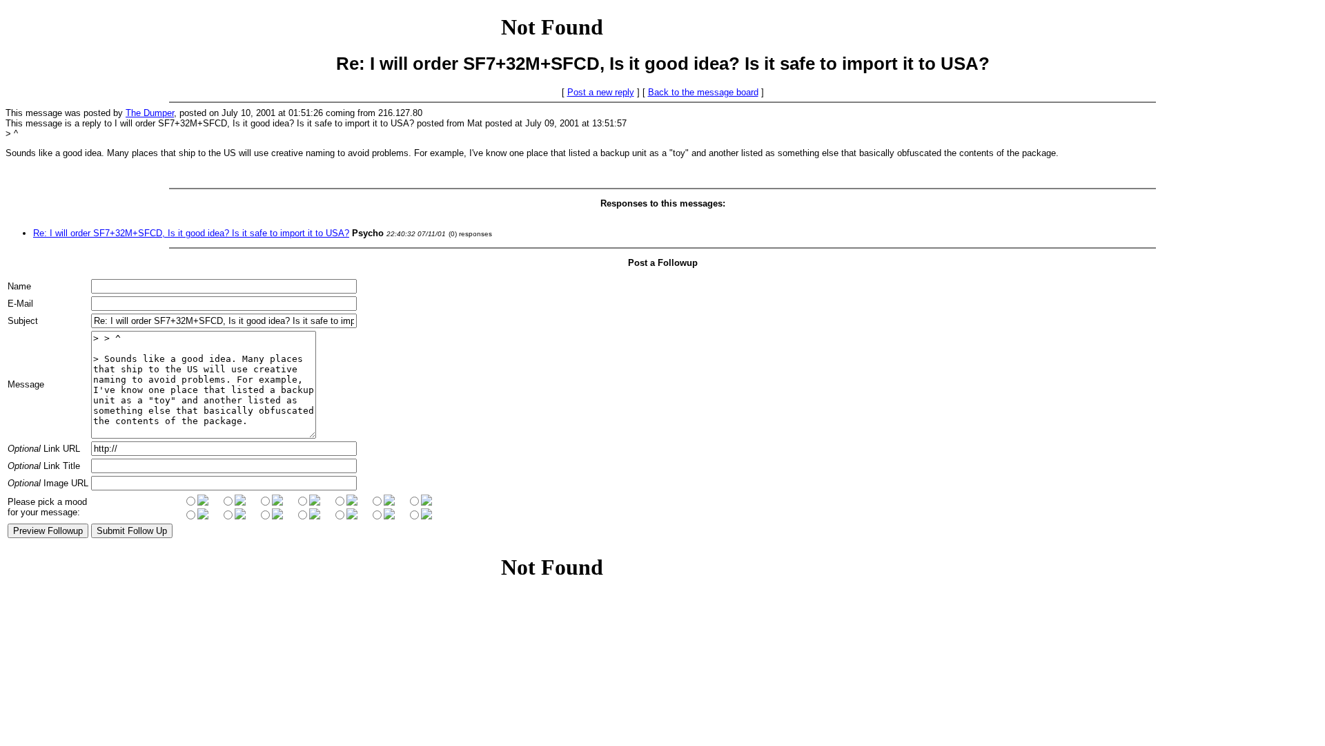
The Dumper (150, 113)
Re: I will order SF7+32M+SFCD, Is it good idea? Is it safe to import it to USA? (191, 233)
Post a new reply (600, 92)
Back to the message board (703, 92)
